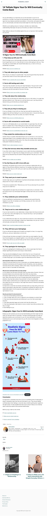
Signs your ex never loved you (11, 416)
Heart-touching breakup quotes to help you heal (18, 225)
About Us (4, 495)
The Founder (5, 503)
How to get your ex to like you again (15, 243)
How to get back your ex (10, 412)
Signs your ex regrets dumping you (15, 105)
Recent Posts (9, 424)
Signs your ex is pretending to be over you (17, 130)
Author (4, 424)
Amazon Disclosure (6, 499)
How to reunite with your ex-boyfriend (16, 79)
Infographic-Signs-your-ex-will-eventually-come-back (13, 394)
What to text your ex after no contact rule (17, 92)
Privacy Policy (5, 501)
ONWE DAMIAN (11, 426)
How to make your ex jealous (14, 159)
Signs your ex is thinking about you (15, 117)
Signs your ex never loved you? (14, 173)
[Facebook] (41, 428)
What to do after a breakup (13, 206)
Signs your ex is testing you (13, 68)
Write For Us (4, 505)
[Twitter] (43, 428)
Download (27, 394)
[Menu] (1, 2)
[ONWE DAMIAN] (5, 430)
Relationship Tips (5, 450)
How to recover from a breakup (11, 419)
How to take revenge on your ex (15, 145)
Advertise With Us (6, 497)
